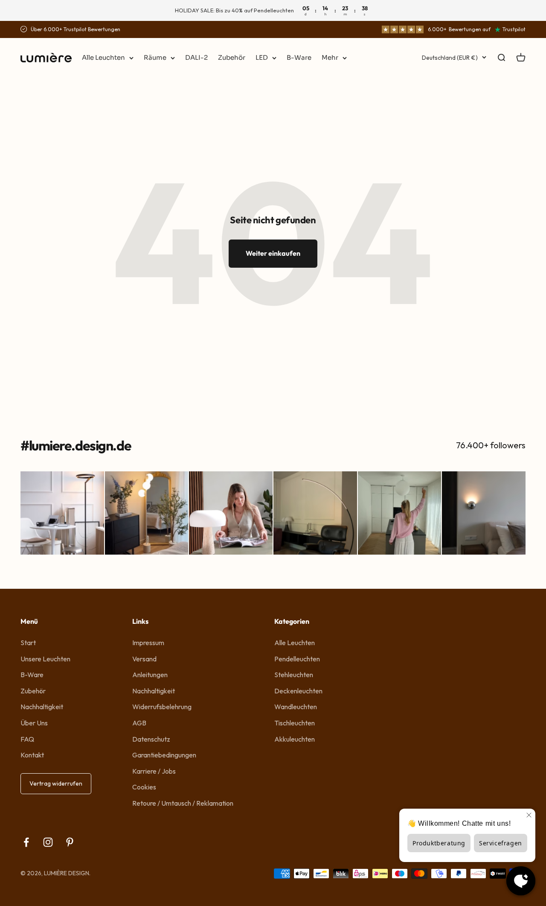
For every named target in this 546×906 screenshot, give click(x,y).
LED (262, 57)
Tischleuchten (294, 723)
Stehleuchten (293, 674)
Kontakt (32, 755)
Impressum (148, 642)
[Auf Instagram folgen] (48, 842)
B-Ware (299, 57)
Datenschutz (151, 739)
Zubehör (231, 57)
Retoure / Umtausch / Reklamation (182, 803)
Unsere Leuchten (45, 659)
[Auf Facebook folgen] (26, 842)
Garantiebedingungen (164, 755)
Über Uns (34, 723)
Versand (144, 659)
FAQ (27, 739)
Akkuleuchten (294, 739)
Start (28, 642)
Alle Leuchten (103, 57)
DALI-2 (196, 57)
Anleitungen (150, 674)
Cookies (144, 787)
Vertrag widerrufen (55, 783)
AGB (139, 723)
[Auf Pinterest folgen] (70, 842)
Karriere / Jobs (154, 771)
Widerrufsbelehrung (162, 706)
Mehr (330, 57)
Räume (155, 57)
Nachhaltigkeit (41, 706)
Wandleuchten (295, 706)
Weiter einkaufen (273, 253)
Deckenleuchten (298, 691)
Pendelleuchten (297, 659)
